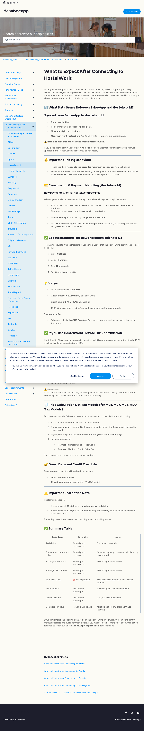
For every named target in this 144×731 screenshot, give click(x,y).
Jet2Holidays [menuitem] (14, 211)
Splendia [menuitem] (12, 280)
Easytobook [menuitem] (13, 188)
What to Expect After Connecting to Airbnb (64, 663)
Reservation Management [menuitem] (11, 97)
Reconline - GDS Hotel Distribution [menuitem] (19, 343)
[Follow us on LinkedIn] (138, 712)
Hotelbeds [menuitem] (13, 306)
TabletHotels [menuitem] (14, 269)
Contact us (132, 11)
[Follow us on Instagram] (132, 712)
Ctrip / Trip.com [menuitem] (15, 200)
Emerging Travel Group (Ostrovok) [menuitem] (19, 300)
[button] (33, 73)
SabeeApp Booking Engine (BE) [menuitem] (14, 117)
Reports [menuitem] (9, 110)
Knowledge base (11, 59)
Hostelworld (73, 59)
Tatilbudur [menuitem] (13, 324)
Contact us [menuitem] (10, 399)
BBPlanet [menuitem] (12, 176)
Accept (100, 376)
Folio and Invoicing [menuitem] (13, 104)
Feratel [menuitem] (11, 205)
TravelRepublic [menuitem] (15, 292)
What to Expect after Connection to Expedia (65, 678)
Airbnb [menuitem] (11, 142)
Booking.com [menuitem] (14, 148)
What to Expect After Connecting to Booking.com (67, 685)
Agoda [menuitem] (11, 159)
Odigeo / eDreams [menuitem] (17, 240)
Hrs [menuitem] (9, 318)
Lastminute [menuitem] (13, 275)
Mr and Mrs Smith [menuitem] (16, 171)
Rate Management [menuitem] (14, 89)
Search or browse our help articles (28, 34)
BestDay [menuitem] (12, 182)
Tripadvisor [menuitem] (13, 312)
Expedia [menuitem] (11, 153)
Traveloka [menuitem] (12, 228)
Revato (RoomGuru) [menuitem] (17, 252)
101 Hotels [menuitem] (13, 263)
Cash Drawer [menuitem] (11, 393)
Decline (123, 376)
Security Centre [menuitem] (12, 84)
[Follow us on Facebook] (126, 712)
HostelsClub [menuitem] (14, 286)
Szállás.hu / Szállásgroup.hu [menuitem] (21, 234)
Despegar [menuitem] (12, 194)
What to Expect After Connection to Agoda (64, 671)
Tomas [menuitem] (11, 217)
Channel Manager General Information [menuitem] (20, 135)
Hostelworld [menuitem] (14, 165)
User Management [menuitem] (14, 78)
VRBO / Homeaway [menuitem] (17, 223)
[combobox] (69, 39)
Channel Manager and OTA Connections (43, 59)
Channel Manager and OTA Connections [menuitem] (15, 126)
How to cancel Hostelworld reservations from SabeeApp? (71, 692)
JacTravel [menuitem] (12, 257)
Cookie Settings (78, 376)
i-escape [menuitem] (12, 335)
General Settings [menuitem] (13, 72)
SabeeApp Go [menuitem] (11, 405)
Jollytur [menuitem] (11, 330)
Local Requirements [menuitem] (14, 387)
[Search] (138, 39)
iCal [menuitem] (9, 246)
